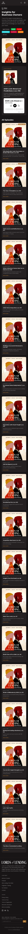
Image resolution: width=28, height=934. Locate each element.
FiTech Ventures (16, 929)
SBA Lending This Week (7, 883)
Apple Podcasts (6, 29)
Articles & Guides (6, 878)
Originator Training (6, 885)
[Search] (21, 2)
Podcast (4, 880)
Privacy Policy (5, 897)
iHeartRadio (13, 32)
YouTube (19, 29)
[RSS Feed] (8, 910)
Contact (4, 890)
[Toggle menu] (24, 2)
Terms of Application (7, 902)
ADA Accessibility (6, 907)
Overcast (21, 32)
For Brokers (5, 888)
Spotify (13, 29)
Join (24, 921)
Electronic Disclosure (7, 904)
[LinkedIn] (2, 910)
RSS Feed (5, 34)
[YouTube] (5, 910)
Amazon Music (6, 32)
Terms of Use (5, 900)
